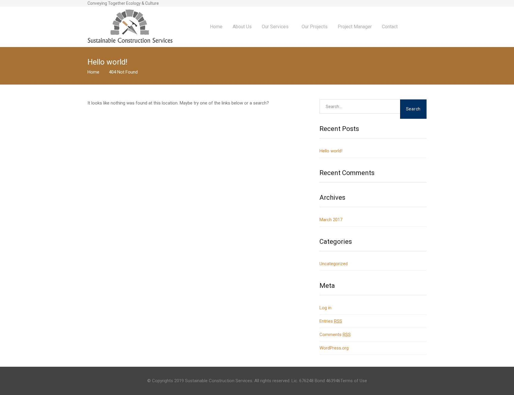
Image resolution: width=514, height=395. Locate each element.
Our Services (275, 26)
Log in (325, 307)
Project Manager (355, 26)
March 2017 (330, 219)
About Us (242, 26)
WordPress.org (334, 348)
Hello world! (330, 151)
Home (216, 26)
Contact (390, 26)
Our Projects (314, 26)
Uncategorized (333, 263)
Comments (335, 334)
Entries (330, 321)
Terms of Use (353, 380)
